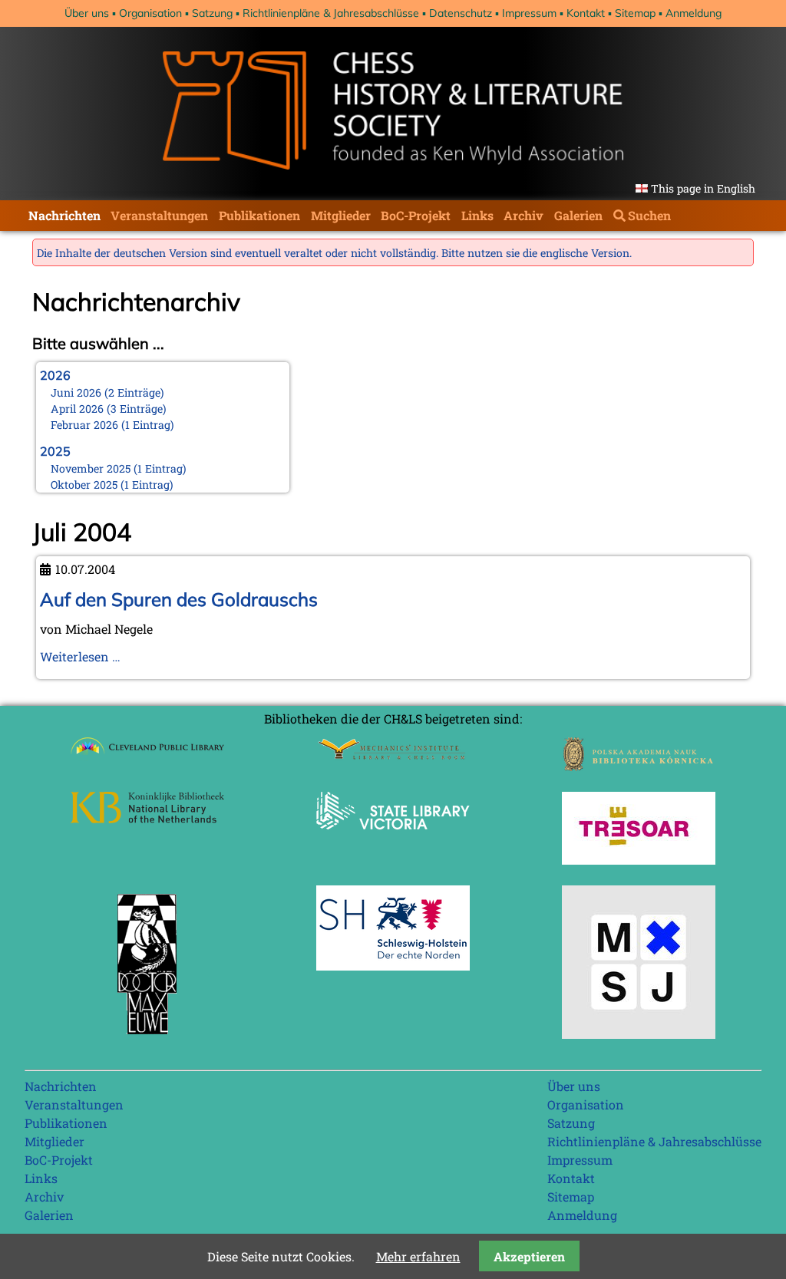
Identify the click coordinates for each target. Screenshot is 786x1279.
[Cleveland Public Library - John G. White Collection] (147, 756)
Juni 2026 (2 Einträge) (107, 392)
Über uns (86, 13)
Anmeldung (693, 13)
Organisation (150, 13)
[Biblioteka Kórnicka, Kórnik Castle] (638, 766)
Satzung (212, 13)
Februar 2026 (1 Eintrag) (112, 424)
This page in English (703, 188)
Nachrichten (64, 215)
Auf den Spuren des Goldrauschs (179, 599)
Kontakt (585, 13)
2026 (55, 375)
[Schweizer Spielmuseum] (638, 1034)
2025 (55, 451)
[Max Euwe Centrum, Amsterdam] (147, 1038)
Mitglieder (341, 215)
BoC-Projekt (416, 215)
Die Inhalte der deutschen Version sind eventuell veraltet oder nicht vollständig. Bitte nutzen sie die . (334, 253)
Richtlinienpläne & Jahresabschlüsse (331, 13)
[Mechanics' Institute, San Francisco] (393, 755)
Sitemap (635, 13)
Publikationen (259, 215)
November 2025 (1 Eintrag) (119, 468)
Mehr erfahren (418, 1256)
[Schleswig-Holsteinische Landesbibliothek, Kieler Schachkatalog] (393, 966)
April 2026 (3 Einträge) (109, 408)
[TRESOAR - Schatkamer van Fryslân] (638, 860)
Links (477, 215)
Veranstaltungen (159, 215)
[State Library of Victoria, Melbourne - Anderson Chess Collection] (393, 838)
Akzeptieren (529, 1256)
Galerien (578, 215)
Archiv (523, 215)
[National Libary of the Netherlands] (147, 818)
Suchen (649, 215)
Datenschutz (460, 13)
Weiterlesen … (80, 656)
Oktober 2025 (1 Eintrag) (112, 484)
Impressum (529, 13)
